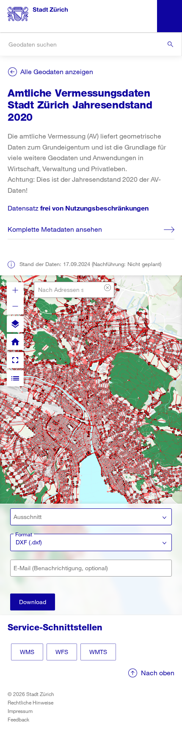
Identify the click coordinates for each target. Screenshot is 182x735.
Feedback (18, 719)
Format (23, 534)
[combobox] (91, 44)
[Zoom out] (15, 306)
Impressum (20, 710)
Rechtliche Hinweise (30, 702)
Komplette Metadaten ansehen (55, 229)
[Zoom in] (15, 290)
